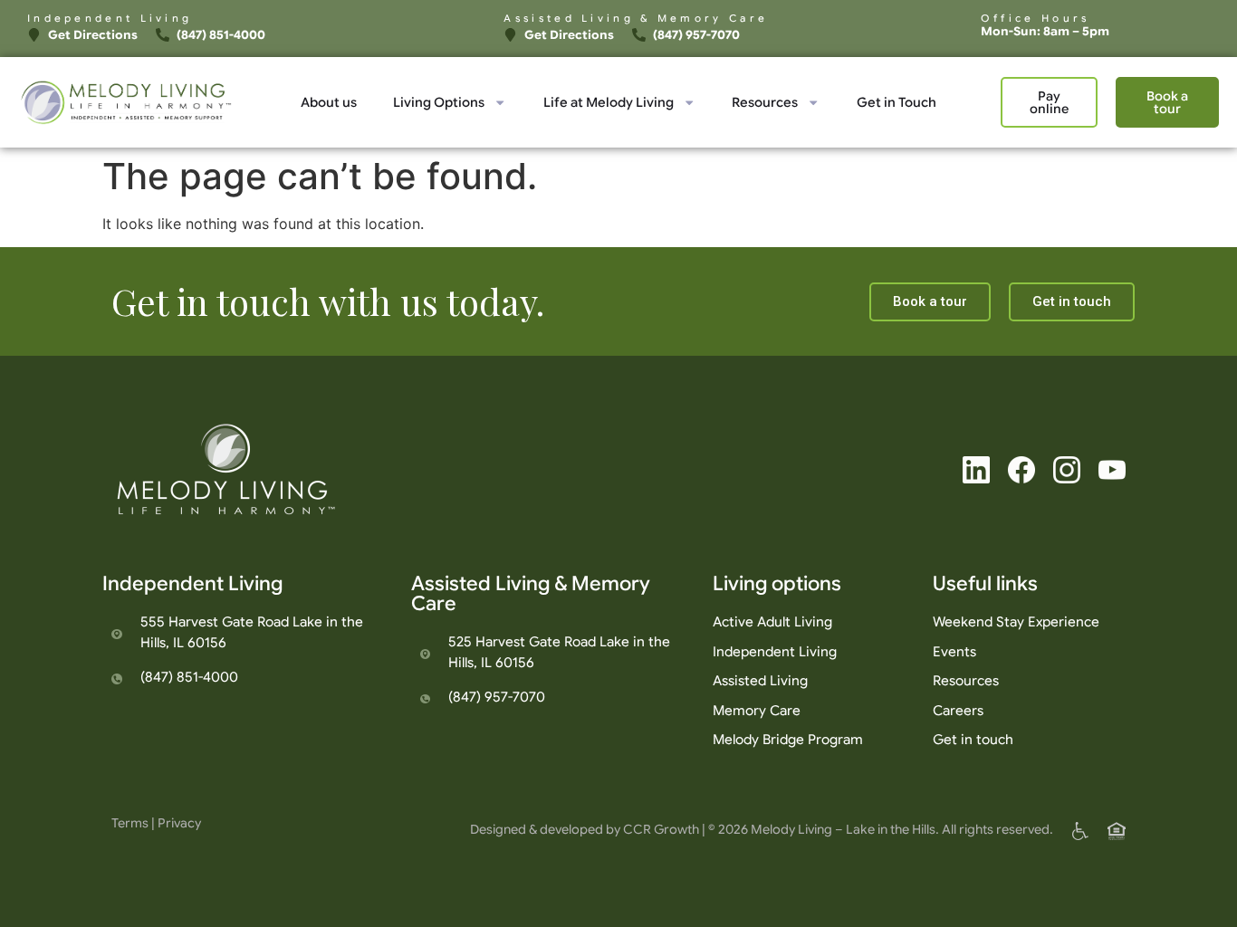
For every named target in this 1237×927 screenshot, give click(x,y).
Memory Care (757, 710)
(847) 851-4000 (189, 677)
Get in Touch (896, 102)
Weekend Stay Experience (1016, 622)
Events (954, 652)
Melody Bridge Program (788, 739)
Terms (130, 823)
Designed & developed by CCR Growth (584, 829)
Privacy (179, 823)
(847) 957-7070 (496, 697)
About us (329, 102)
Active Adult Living (772, 622)
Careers (958, 710)
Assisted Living (760, 681)
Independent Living (775, 652)
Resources (765, 102)
